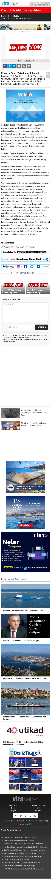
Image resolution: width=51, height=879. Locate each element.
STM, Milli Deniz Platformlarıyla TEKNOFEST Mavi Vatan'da (23, 869)
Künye (13, 808)
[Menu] (31, 4)
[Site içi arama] (48, 4)
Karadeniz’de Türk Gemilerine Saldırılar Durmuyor (20, 838)
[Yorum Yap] (29, 66)
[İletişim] (44, 4)
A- (48, 76)
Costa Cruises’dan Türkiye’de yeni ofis (16, 859)
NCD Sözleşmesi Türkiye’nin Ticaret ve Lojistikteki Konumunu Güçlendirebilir (23, 850)
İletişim (13, 811)
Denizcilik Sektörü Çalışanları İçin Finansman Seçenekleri (23, 856)
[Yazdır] (24, 66)
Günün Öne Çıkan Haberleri (11, 830)
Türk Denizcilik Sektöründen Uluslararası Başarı (20, 866)
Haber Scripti (23, 824)
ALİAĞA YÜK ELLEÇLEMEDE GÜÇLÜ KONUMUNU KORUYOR (23, 844)
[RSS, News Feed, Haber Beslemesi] (25, 815)
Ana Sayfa (12, 805)
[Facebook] (5, 66)
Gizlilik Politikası (38, 805)
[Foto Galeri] (40, 4)
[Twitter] (9, 66)
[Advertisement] (25, 378)
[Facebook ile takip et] (15, 815)
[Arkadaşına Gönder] (19, 66)
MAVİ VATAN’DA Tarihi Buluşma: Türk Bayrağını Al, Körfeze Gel (24, 853)
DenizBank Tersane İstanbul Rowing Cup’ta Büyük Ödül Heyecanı (25, 847)
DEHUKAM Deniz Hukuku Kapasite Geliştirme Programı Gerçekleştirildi (20, 863)
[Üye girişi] (30, 815)
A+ (48, 73)
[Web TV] (36, 4)
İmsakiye (38, 811)
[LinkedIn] (14, 66)
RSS (38, 808)
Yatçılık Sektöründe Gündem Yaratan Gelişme (19, 841)
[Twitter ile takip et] (20, 815)
